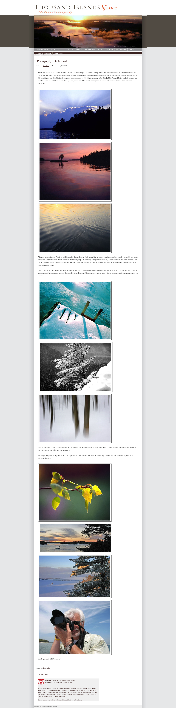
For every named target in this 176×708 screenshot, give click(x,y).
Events (79, 49)
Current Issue (42, 49)
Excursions (121, 49)
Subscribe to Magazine (44, 53)
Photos (109, 49)
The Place (69, 49)
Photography (46, 668)
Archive (40, 56)
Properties (90, 49)
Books (100, 49)
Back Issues (56, 49)
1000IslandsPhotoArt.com (131, 47)
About (132, 49)
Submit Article (58, 53)
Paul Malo (46, 66)
